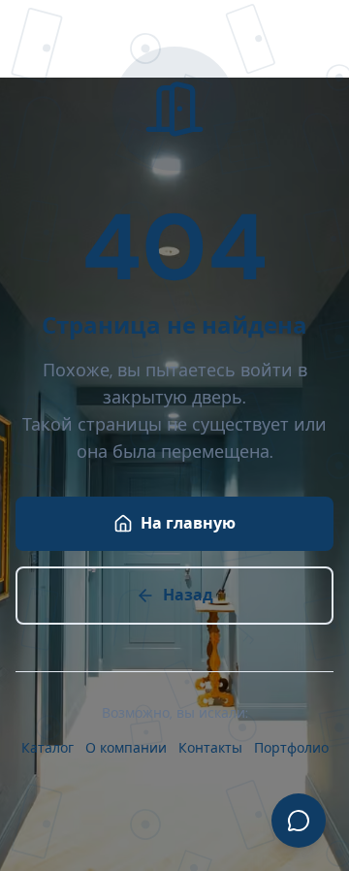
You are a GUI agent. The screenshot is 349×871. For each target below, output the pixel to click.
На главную (188, 523)
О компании (126, 748)
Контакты (210, 748)
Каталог (47, 748)
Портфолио (291, 748)
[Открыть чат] (298, 820)
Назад (188, 595)
